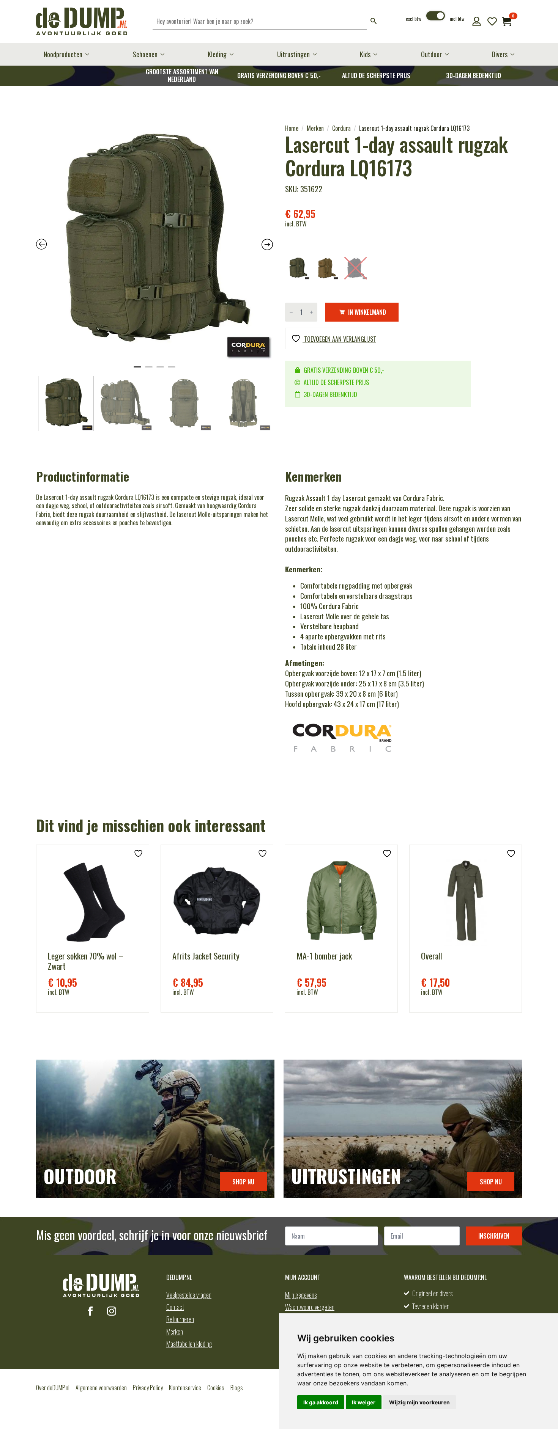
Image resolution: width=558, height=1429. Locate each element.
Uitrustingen (293, 54)
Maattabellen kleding (189, 1344)
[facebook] (90, 1311)
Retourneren (180, 1319)
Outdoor (431, 54)
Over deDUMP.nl (52, 1387)
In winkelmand (367, 312)
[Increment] (311, 312)
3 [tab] (160, 370)
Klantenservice (185, 1387)
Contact (175, 1307)
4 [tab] (171, 370)
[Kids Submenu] (377, 54)
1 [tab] (137, 370)
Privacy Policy (148, 1387)
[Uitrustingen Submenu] (317, 54)
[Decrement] (291, 312)
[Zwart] (356, 268)
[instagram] (111, 1311)
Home (291, 128)
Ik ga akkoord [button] (320, 1402)
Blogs (236, 1387)
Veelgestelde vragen (188, 1295)
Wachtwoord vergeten (309, 1307)
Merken (315, 128)
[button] (373, 21)
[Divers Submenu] (515, 54)
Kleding (217, 54)
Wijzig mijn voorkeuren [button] (419, 1402)
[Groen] (298, 268)
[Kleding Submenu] (234, 54)
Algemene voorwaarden (101, 1387)
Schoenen (145, 54)
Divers (500, 54)
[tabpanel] (154, 242)
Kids (365, 54)
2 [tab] (149, 370)
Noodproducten (63, 54)
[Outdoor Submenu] (449, 54)
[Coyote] (327, 268)
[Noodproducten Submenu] (89, 54)
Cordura (341, 128)
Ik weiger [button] (363, 1402)
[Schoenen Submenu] (165, 54)
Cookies (215, 1387)
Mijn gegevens (301, 1295)
